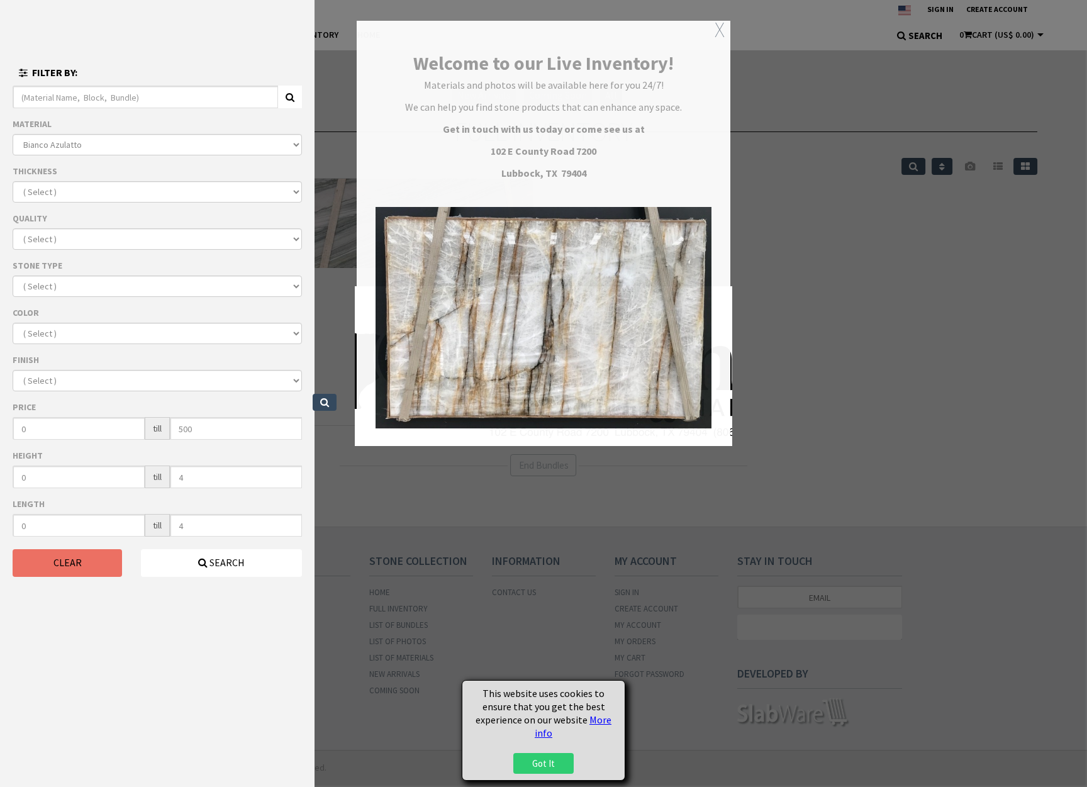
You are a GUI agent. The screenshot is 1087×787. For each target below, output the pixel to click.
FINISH (26, 360)
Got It (543, 763)
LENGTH (29, 504)
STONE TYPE (37, 265)
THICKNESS (35, 171)
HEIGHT (28, 455)
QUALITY (30, 218)
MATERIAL (32, 124)
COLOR (26, 312)
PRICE (24, 407)
